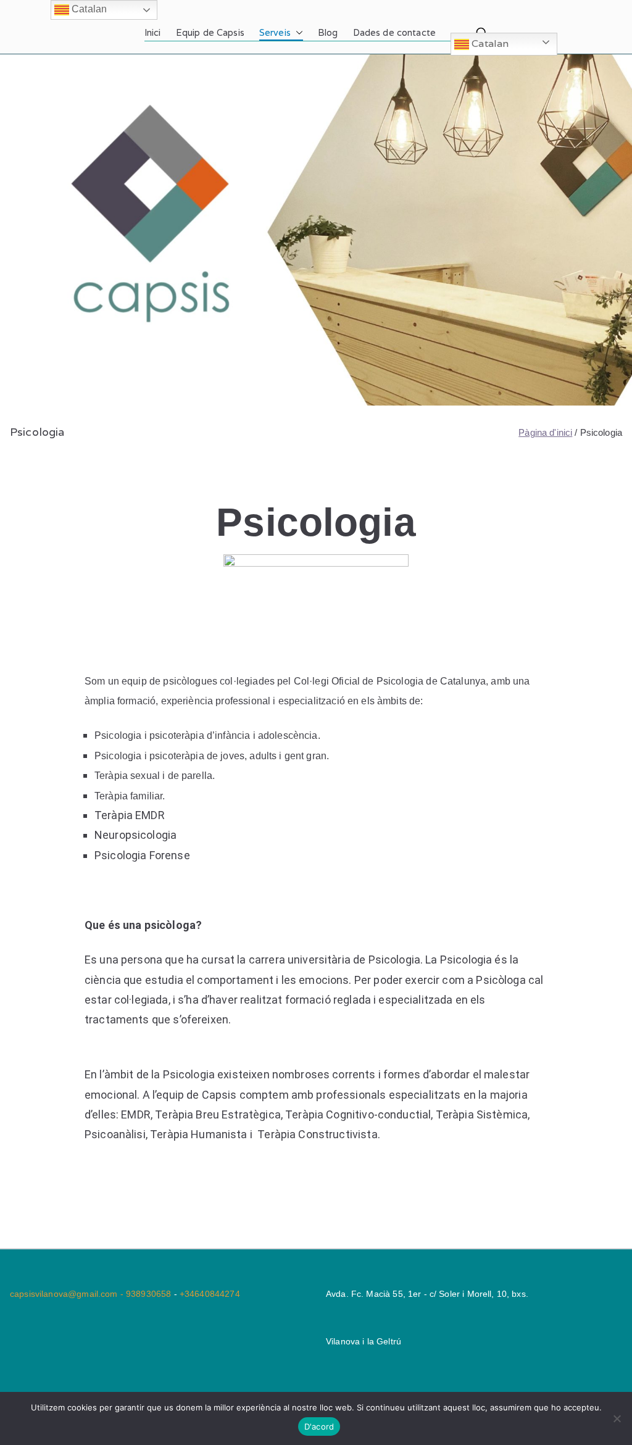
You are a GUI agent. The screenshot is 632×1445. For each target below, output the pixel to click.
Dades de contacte (394, 32)
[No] (616, 1418)
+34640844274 (210, 1294)
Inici (152, 32)
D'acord (319, 1426)
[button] (297, 33)
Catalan (489, 43)
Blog (328, 32)
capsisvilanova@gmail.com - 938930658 (92, 1294)
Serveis (275, 32)
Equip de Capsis (210, 32)
